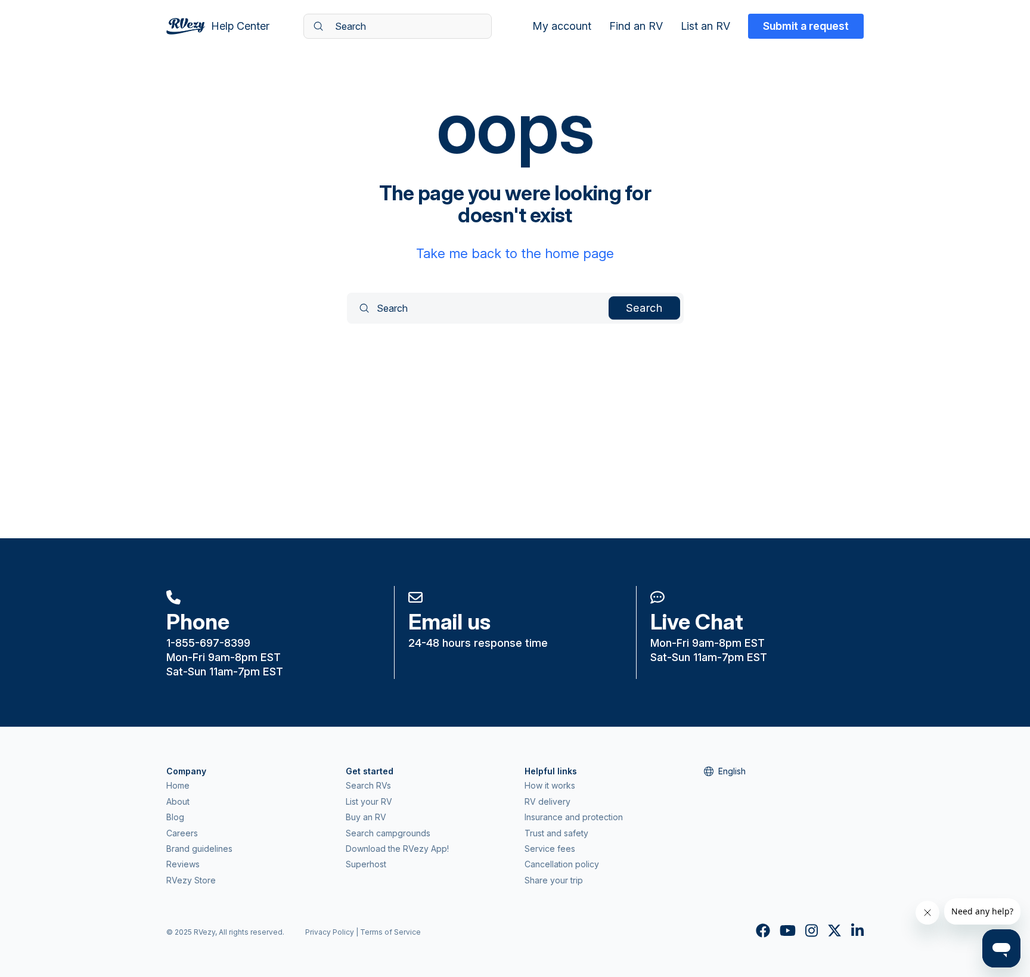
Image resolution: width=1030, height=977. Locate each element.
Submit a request (806, 26)
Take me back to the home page (515, 253)
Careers (182, 833)
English (732, 771)
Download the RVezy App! (397, 848)
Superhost (366, 864)
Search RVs (368, 785)
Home (178, 785)
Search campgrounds (388, 833)
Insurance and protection (574, 817)
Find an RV (636, 26)
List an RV (705, 26)
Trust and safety (556, 833)
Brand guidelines (199, 848)
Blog (175, 817)
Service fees (550, 848)
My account (561, 26)
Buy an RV (366, 817)
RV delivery (547, 801)
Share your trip (554, 880)
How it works (550, 785)
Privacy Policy (329, 932)
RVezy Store (191, 880)
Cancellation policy (562, 864)
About (178, 801)
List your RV (369, 801)
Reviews (183, 864)
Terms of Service (390, 932)
